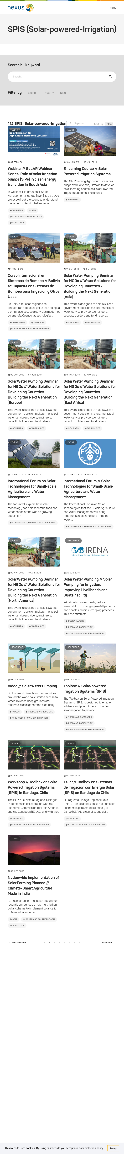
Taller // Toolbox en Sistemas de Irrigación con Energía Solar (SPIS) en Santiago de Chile (89, 787)
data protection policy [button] (91, 1148)
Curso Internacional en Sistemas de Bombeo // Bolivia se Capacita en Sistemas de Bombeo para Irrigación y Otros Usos (34, 286)
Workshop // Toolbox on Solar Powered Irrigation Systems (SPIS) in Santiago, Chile (32, 787)
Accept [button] (113, 1148)
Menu (113, 7)
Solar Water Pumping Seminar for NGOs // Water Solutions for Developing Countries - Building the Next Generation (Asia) (90, 286)
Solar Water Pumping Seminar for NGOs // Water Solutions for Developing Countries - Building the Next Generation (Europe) (34, 392)
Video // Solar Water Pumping (32, 686)
